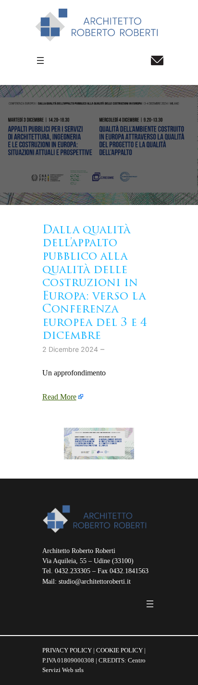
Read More (59, 397)
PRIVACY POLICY (67, 650)
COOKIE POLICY (119, 650)
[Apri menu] (40, 60)
